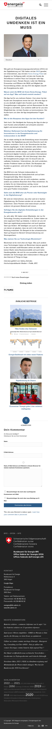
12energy (18, 687)
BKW (38, 71)
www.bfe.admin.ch (10, 608)
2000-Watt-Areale (29, 683)
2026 (12, 683)
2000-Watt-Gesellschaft (17, 695)
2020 (29, 695)
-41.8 (43, 692)
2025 (32, 687)
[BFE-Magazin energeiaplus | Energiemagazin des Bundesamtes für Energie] (21, 5)
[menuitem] (39, 5)
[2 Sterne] (6, 277)
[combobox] (22, 60)
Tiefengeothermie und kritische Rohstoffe (31, 656)
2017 (43, 687)
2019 (37, 686)
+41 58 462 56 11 (20, 599)
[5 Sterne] (10, 277)
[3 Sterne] (7, 277)
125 (21, 683)
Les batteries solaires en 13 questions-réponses (22, 627)
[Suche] (39, 5)
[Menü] (44, 5)
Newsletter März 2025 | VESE (15, 661)
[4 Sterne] (9, 277)
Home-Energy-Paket (36, 74)
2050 (12, 686)
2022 (7, 683)
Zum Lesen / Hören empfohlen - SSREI (18, 632)
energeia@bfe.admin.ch (12, 605)
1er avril (36, 695)
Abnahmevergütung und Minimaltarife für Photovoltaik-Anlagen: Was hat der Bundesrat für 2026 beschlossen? (25, 664)
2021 (17, 683)
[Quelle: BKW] (26, 45)
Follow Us (31, 725)
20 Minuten (26, 687)
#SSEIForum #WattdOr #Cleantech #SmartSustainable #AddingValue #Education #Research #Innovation (26, 698)
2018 (6, 695)
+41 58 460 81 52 (19, 601)
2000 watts (39, 683)
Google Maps (8, 583)
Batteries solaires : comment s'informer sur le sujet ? (24, 624)
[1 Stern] (4, 277)
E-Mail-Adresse (8, 452)
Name (5, 441)
